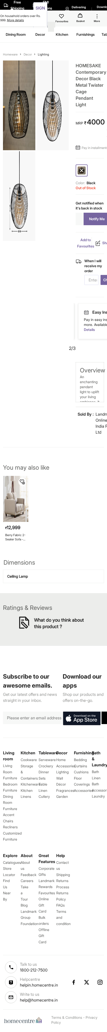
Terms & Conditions (66, 1017)
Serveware (47, 760)
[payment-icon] (100, 312)
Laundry (98, 796)
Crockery (46, 766)
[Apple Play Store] (82, 719)
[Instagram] (100, 982)
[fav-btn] (22, 482)
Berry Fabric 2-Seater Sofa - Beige (15, 537)
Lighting (43, 54)
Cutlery (44, 796)
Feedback (28, 875)
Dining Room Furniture (10, 802)
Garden (62, 796)
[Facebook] (73, 982)
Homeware (10, 54)
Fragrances (65, 790)
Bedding (80, 760)
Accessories (83, 790)
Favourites (47, 893)
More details (15, 20)
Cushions (81, 772)
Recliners (10, 827)
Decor (28, 54)
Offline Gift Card (44, 936)
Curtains (80, 766)
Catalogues (12, 862)
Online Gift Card (44, 905)
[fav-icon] (62, 17)
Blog (24, 905)
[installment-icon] (79, 147)
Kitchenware (31, 784)
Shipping (63, 875)
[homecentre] (24, 1020)
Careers (27, 881)
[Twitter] (87, 982)
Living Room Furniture (10, 772)
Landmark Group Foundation (29, 917)
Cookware (29, 760)
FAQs (60, 905)
